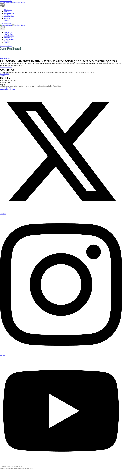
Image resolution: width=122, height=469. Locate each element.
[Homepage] (12, 2)
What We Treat (8, 11)
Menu (2, 4)
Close (2, 6)
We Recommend (9, 16)
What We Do (8, 10)
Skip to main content (6, 1)
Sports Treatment (9, 13)
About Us (7, 18)
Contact (6, 20)
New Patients (8, 15)
